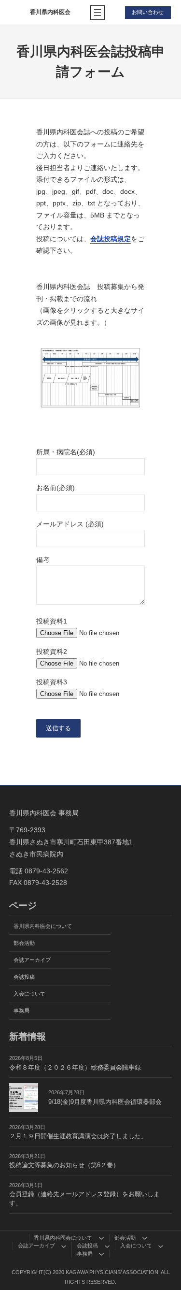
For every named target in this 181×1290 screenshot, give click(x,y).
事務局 (21, 1011)
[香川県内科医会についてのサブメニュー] (101, 1238)
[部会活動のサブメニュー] (145, 1238)
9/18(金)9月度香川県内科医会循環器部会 (105, 1102)
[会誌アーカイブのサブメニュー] (64, 1246)
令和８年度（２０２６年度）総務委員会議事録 (75, 1067)
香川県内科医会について (43, 926)
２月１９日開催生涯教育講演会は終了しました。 (78, 1136)
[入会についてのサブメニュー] (161, 1246)
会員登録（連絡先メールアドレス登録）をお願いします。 (84, 1199)
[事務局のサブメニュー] (101, 1254)
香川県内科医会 (50, 12)
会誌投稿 (24, 977)
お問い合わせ (148, 12)
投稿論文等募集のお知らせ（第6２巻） (64, 1165)
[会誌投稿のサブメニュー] (107, 1246)
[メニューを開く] (97, 12)
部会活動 (24, 943)
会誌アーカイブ (32, 960)
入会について (29, 994)
